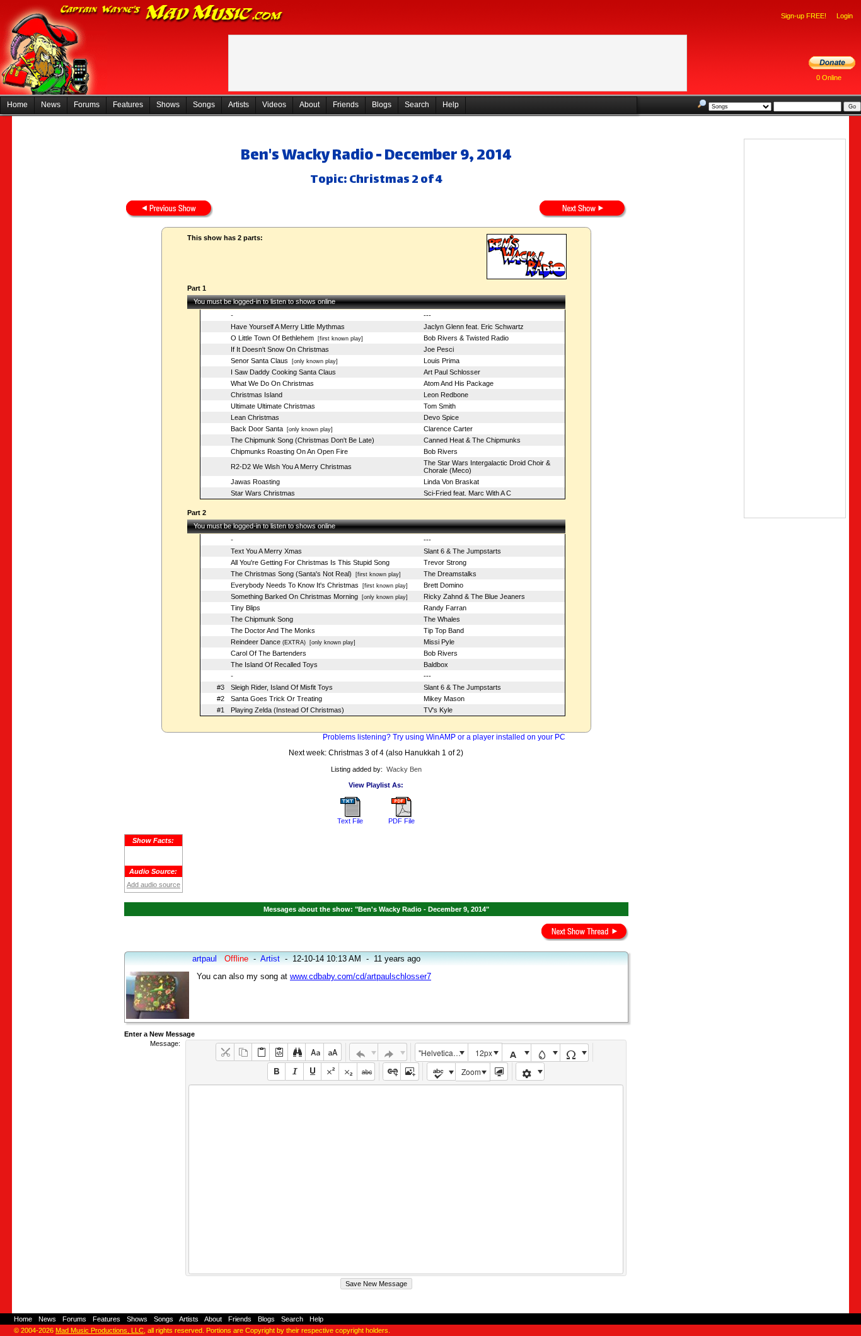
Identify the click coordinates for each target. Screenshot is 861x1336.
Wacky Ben (404, 769)
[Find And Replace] (296, 1051)
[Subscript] (347, 1071)
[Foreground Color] (516, 1052)
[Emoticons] (530, 1071)
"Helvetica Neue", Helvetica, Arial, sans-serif (443, 1052)
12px (483, 1052)
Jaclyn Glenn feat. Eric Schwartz (474, 326)
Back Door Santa (257, 429)
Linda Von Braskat (451, 481)
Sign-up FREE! (803, 16)
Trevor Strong (445, 562)
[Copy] (242, 1051)
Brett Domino (443, 585)
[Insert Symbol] (574, 1052)
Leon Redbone (446, 394)
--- (427, 315)
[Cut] (224, 1051)
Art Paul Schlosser (452, 372)
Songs (204, 104)
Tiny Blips (245, 608)
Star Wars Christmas (263, 493)
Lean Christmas (255, 417)
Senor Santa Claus (259, 360)
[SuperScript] (329, 1071)
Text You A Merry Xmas (266, 551)
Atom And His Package (459, 383)
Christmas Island (256, 394)
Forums (87, 104)
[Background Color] (545, 1052)
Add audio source (153, 884)
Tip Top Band (444, 630)
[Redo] (392, 1051)
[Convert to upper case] (332, 1051)
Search (417, 104)
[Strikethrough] (365, 1071)
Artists (238, 104)
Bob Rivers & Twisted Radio (466, 338)
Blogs (381, 104)
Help (450, 104)
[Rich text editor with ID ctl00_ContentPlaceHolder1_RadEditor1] (405, 1179)
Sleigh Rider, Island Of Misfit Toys (282, 687)
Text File (350, 821)
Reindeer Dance (255, 642)
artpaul (204, 958)
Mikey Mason (444, 698)
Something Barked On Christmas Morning (294, 596)
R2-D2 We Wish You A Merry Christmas (291, 466)
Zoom (471, 1071)
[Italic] (294, 1071)
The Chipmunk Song (262, 619)
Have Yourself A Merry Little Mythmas (288, 326)
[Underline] (312, 1071)
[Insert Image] (409, 1071)
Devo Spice (441, 417)
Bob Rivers (441, 451)
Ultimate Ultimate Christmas (273, 406)
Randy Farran (445, 608)
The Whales (442, 619)
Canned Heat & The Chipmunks (472, 440)
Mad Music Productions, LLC (99, 1330)
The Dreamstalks (450, 574)
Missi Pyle (439, 642)
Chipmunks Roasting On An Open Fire (289, 451)
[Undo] (364, 1051)
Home (17, 104)
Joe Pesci (439, 349)
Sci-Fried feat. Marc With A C (467, 493)
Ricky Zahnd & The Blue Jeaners (474, 596)
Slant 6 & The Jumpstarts (462, 551)
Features (128, 104)
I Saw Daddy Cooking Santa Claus (283, 372)
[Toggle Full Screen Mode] (498, 1071)
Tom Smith (440, 406)
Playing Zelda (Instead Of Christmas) (287, 710)
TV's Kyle (438, 710)
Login (844, 16)
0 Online (828, 77)
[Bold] (276, 1071)
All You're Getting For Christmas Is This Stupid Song (310, 562)
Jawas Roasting (255, 481)
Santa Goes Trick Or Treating (276, 698)
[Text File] (350, 814)
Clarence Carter (448, 429)
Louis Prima (441, 360)
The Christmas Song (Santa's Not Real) (291, 574)
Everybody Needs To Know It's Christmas (295, 585)
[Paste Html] (278, 1051)
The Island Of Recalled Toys (274, 664)
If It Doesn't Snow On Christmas (280, 349)
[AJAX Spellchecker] (441, 1071)
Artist (270, 958)
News (51, 104)
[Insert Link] (391, 1071)
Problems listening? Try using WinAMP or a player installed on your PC (444, 737)
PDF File (401, 821)
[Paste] (260, 1051)
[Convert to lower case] (314, 1051)
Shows (168, 104)
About (309, 104)
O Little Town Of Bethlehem (272, 338)
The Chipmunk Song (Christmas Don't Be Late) (302, 440)
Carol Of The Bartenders (268, 653)
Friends (346, 104)
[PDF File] (401, 814)
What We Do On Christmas (272, 383)
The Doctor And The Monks (273, 630)
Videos (274, 104)
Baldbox (436, 664)
